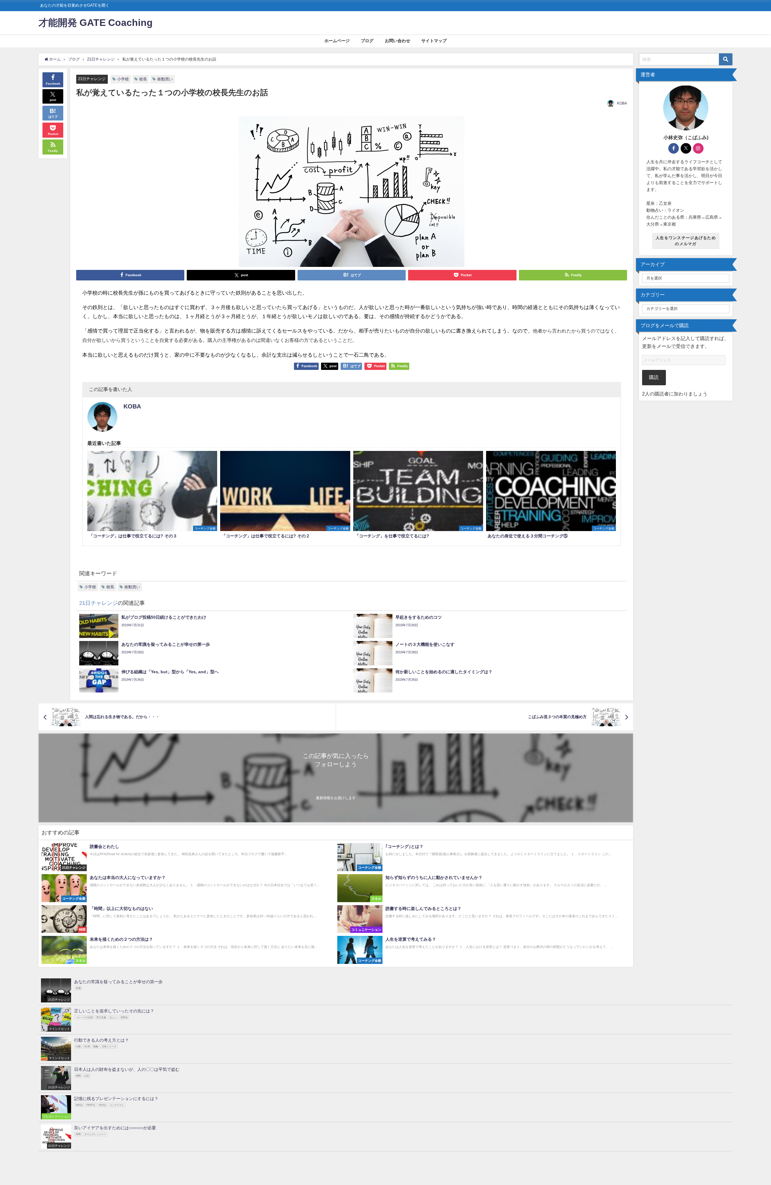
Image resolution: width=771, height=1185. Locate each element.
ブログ (367, 41)
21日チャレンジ (92, 79)
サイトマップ (434, 41)
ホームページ (337, 41)
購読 (654, 377)
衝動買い (165, 79)
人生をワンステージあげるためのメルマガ (686, 240)
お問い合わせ (397, 41)
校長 (143, 79)
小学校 (123, 79)
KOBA (622, 103)
